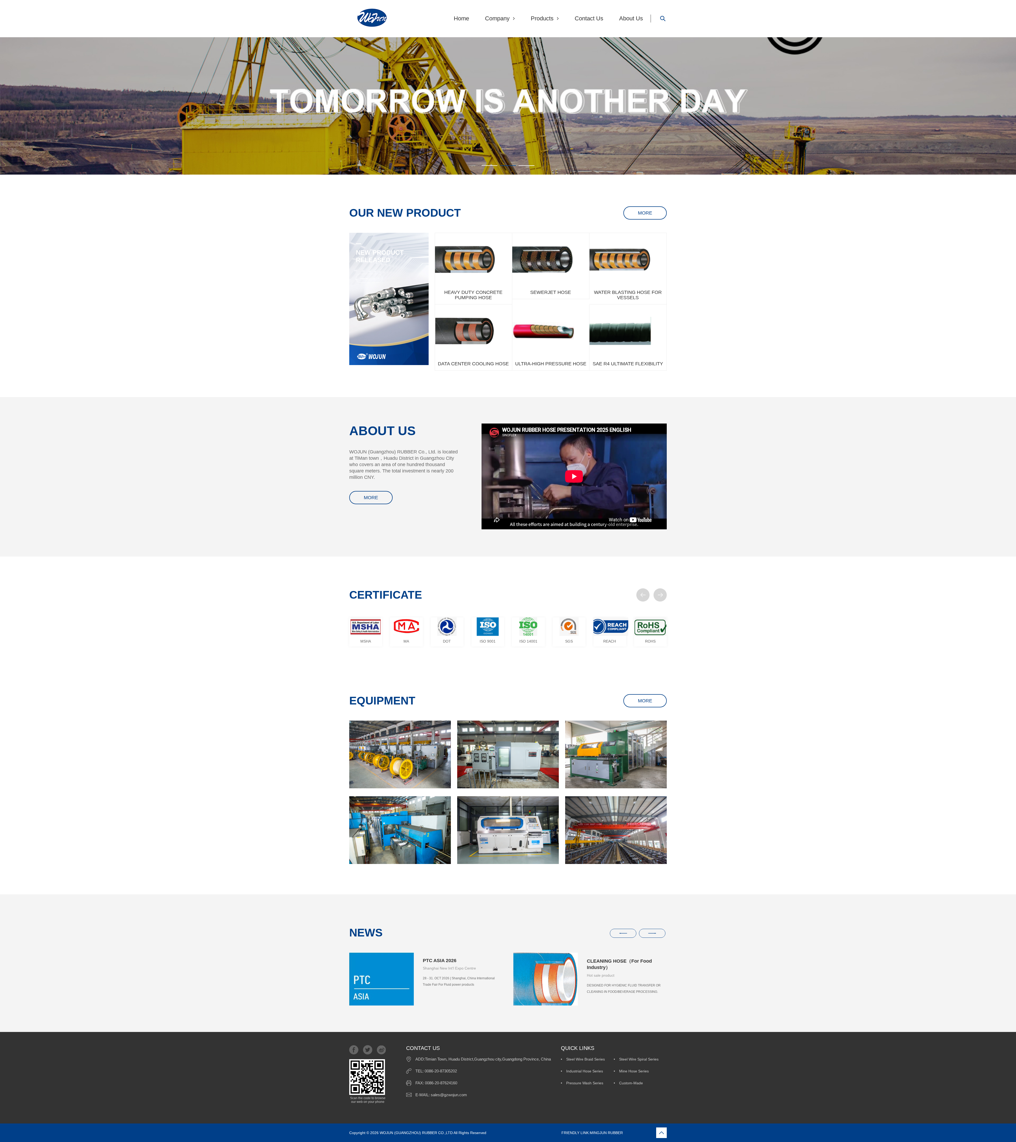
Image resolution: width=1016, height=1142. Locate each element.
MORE (645, 213)
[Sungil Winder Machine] (616, 754)
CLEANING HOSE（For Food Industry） (619, 964)
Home (461, 18)
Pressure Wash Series (584, 1083)
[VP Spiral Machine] (400, 830)
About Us (631, 18)
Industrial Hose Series (584, 1071)
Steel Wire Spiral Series (639, 1059)
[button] (643, 595)
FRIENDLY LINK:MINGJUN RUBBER (555, 1133)
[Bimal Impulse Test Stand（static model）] (508, 830)
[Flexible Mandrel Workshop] (400, 754)
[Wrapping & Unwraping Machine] (508, 754)
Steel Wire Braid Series (585, 1059)
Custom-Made (631, 1083)
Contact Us (589, 18)
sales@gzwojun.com (449, 1095)
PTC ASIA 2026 (439, 960)
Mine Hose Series (634, 1071)
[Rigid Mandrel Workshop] (616, 830)
